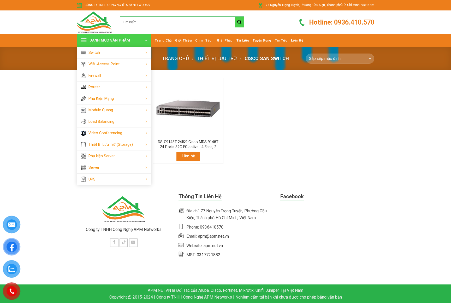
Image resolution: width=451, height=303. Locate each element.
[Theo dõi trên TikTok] (124, 242)
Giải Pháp (225, 40)
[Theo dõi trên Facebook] (114, 242)
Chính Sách (204, 40)
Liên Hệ (297, 40)
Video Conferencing (105, 133)
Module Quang (100, 110)
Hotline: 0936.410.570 (341, 22)
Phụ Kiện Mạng (101, 98)
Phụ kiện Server (101, 156)
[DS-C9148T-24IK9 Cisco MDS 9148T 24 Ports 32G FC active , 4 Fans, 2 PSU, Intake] (188, 109)
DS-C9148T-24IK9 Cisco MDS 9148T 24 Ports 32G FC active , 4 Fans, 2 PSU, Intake (188, 145)
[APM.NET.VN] (94, 22)
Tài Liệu (242, 40)
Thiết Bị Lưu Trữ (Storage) (110, 144)
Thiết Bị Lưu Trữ (217, 58)
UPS (92, 179)
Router (94, 87)
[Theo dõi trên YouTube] (133, 242)
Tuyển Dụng (262, 40)
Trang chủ (175, 58)
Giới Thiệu (183, 40)
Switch (94, 52)
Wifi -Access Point (104, 64)
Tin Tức (281, 40)
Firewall (94, 75)
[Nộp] (239, 22)
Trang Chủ (163, 40)
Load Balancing (101, 121)
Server (93, 167)
